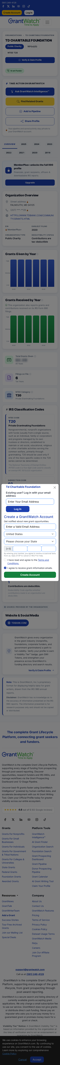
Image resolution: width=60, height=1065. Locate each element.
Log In (17, 509)
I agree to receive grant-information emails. (29, 568)
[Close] (54, 487)
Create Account (30, 574)
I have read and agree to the (28, 562)
